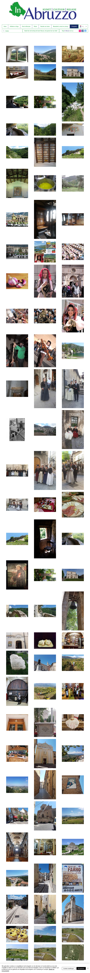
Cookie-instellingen (68, 968)
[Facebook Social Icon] (83, 31)
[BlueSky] (85, 31)
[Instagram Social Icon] (80, 31)
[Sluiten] (88, 968)
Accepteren (81, 968)
